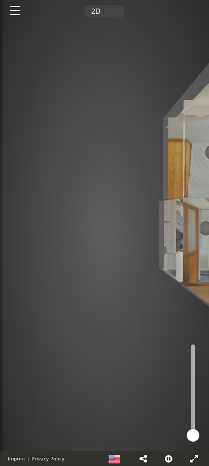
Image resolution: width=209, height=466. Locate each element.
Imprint (16, 458)
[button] (143, 458)
